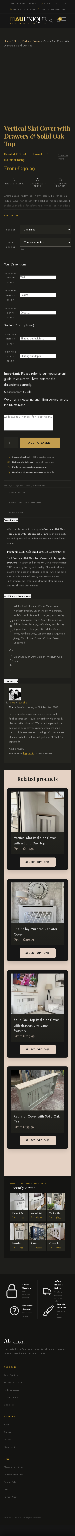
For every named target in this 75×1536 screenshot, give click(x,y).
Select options (37, 862)
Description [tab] (17, 492)
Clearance (9, 1404)
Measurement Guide (18, 392)
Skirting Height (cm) (10, 339)
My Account (9, 1447)
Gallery (7, 1432)
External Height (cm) (11, 295)
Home (7, 41)
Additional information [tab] (25, 502)
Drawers (27, 485)
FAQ (6, 1489)
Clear (22, 249)
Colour (11, 229)
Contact (7, 1439)
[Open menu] (64, 20)
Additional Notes (15, 412)
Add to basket (40, 443)
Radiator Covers (31, 41)
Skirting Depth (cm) (10, 356)
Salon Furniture (11, 1375)
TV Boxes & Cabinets (13, 1382)
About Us (8, 1424)
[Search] (51, 21)
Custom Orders (11, 1397)
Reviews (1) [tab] (16, 512)
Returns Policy (10, 1482)
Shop (16, 41)
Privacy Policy (10, 1496)
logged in (28, 753)
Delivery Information (13, 1474)
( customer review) (63, 157)
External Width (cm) (11, 278)
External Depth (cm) (11, 313)
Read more (11, 215)
